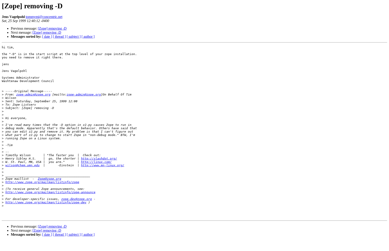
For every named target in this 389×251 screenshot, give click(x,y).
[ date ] (47, 36)
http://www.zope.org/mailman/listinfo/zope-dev (45, 202)
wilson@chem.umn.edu (22, 165)
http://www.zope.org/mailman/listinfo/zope (42, 182)
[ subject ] (74, 36)
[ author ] (88, 36)
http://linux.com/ (96, 162)
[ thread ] (59, 36)
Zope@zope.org (49, 178)
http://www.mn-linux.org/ (102, 165)
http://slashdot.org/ (99, 158)
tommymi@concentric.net (44, 17)
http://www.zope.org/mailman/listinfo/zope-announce (50, 192)
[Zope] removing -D (52, 28)
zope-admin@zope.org (33, 94)
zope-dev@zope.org (76, 199)
